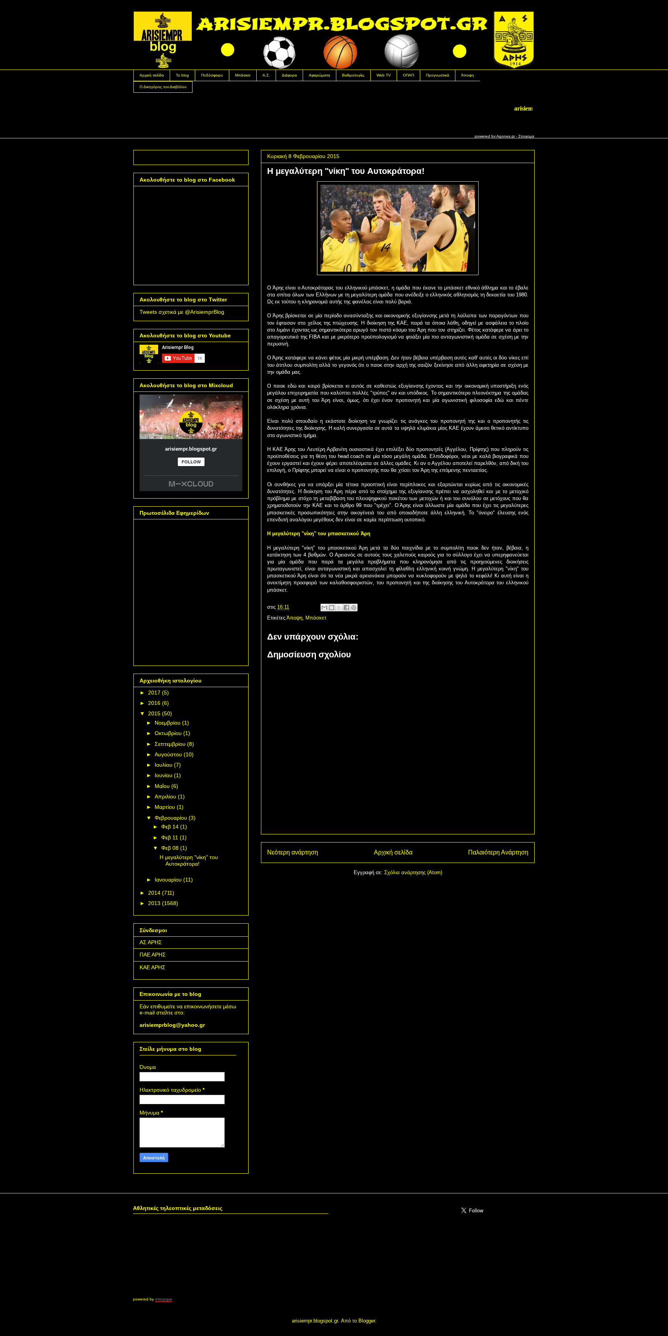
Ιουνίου (163, 775)
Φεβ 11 (169, 837)
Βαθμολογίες (353, 75)
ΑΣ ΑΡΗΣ (151, 942)
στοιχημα (163, 1299)
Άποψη (467, 75)
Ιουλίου (163, 765)
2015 (154, 713)
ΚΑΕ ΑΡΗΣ (152, 967)
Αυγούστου (168, 754)
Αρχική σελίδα (152, 75)
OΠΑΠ (408, 75)
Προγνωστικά (437, 75)
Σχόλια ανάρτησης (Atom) (413, 872)
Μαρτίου (165, 807)
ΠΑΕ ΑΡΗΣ (153, 954)
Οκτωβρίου (168, 733)
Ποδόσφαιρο (212, 75)
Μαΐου (162, 786)
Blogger (366, 1321)
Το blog (182, 75)
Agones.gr (505, 136)
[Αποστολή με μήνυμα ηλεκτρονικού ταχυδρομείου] (324, 607)
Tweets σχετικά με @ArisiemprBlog (182, 312)
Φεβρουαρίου (171, 818)
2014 (154, 893)
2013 (154, 903)
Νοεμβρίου (168, 723)
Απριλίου (165, 796)
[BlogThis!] (332, 607)
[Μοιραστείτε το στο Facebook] (346, 607)
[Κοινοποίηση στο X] (339, 607)
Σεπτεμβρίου (170, 744)
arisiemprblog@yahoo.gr (172, 1025)
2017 (154, 692)
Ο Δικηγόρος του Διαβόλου (163, 87)
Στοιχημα (526, 136)
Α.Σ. (266, 75)
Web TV (384, 75)
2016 (154, 703)
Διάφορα (289, 75)
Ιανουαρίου (168, 879)
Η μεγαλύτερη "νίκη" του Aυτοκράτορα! (189, 860)
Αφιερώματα (319, 75)
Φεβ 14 (170, 827)
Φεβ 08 (170, 848)
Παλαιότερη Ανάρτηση (498, 852)
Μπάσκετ (242, 75)
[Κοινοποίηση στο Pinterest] (354, 607)
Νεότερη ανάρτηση (292, 852)
